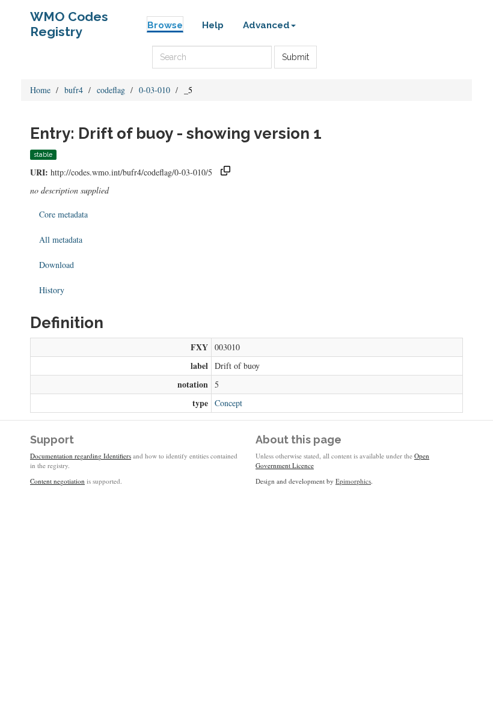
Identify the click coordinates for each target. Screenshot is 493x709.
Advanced (266, 25)
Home (40, 90)
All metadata (60, 239)
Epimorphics (353, 480)
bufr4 (73, 90)
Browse (165, 25)
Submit (295, 57)
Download (56, 264)
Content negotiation (57, 480)
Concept (228, 403)
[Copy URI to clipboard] (225, 172)
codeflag (111, 90)
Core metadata (63, 214)
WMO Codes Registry (69, 19)
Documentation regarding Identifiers (80, 455)
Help (213, 25)
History (51, 290)
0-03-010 (154, 90)
